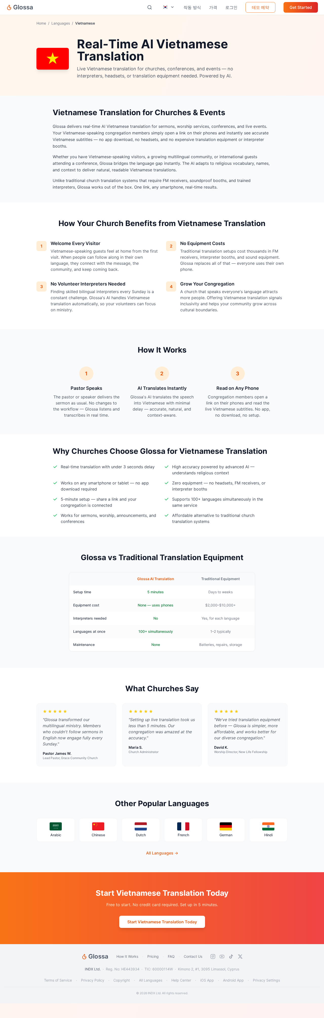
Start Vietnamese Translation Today (162, 921)
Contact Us (193, 956)
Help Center (181, 980)
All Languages (150, 980)
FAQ (171, 956)
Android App (233, 980)
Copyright (121, 980)
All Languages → (162, 853)
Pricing (153, 956)
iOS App (207, 980)
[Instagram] (212, 956)
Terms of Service (58, 980)
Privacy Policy (92, 980)
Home (41, 23)
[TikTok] (231, 956)
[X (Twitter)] (240, 956)
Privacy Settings (266, 980)
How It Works (127, 956)
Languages (60, 23)
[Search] (149, 7)
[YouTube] (222, 956)
